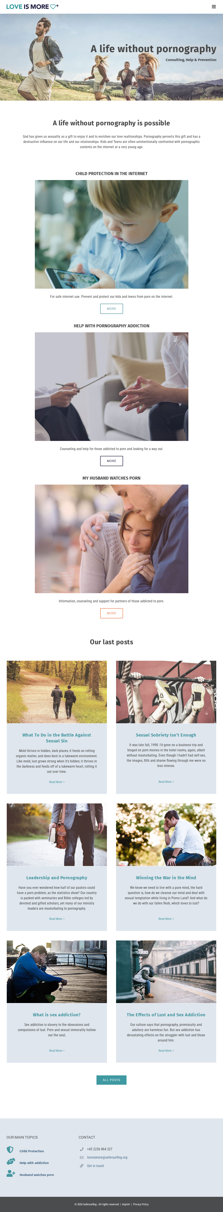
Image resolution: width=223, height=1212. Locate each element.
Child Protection (32, 1151)
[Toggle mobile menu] (214, 6)
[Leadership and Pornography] (57, 834)
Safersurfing (89, 1204)
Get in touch (95, 1166)
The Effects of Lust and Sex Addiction (166, 1014)
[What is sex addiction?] (57, 971)
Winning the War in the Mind (166, 877)
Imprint (126, 1204)
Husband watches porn (37, 1175)
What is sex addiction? (57, 1014)
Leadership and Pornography (56, 877)
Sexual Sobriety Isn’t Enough (166, 735)
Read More (55, 782)
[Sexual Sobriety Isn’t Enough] (166, 692)
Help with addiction (34, 1163)
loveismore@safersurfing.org (107, 1157)
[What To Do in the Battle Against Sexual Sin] (57, 692)
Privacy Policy (141, 1204)
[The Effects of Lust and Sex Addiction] (166, 971)
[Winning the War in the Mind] (166, 834)
